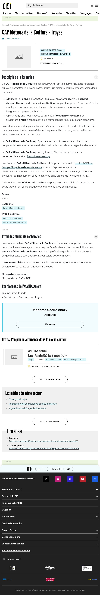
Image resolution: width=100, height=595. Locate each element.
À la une (7, 13)
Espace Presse (9, 530)
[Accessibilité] (29, 469)
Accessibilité (61, 590)
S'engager (86, 13)
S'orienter (56, 13)
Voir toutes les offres (50, 379)
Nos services (8, 516)
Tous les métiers (24, 13)
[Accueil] (7, 6)
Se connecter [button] (92, 5)
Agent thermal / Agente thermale (27, 408)
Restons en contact (11, 489)
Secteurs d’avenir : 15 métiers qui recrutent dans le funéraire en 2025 (43, 441)
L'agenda (6, 510)
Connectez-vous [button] (12, 559)
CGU (68, 590)
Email (52, 324)
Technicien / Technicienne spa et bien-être (33, 403)
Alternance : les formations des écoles (29, 25)
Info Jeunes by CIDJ (12, 503)
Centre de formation (12, 523)
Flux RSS (24, 590)
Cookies (82, 590)
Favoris (54, 469)
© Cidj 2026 (74, 590)
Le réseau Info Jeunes (13, 543)
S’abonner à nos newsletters (16, 550)
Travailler (71, 13)
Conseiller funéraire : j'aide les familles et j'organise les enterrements (44, 448)
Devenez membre (11, 537)
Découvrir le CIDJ (10, 496)
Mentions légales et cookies (47, 590)
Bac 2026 (42, 13)
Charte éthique (33, 590)
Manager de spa (18, 399)
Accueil (5, 25)
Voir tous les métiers (50, 421)
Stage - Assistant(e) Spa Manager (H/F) (47, 355)
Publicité (17, 590)
